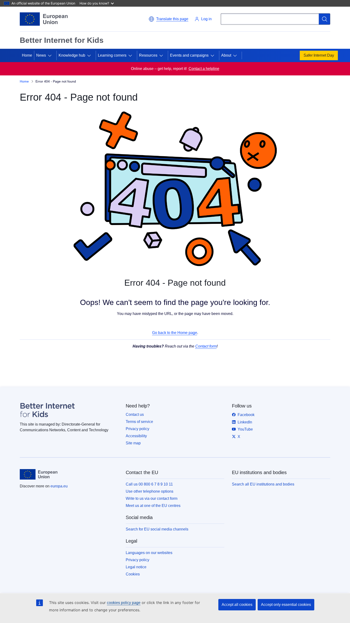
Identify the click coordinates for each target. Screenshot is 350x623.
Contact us (135, 414)
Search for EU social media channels (157, 529)
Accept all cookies (237, 605)
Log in (206, 19)
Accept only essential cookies (286, 605)
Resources (148, 55)
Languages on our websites (149, 553)
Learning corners (112, 55)
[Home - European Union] (44, 19)
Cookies (133, 574)
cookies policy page (123, 603)
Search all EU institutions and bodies (263, 484)
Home (27, 55)
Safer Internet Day (319, 55)
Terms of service (139, 422)
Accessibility (136, 436)
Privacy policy (137, 429)
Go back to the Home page (174, 333)
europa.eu (59, 486)
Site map (133, 443)
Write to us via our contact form (151, 498)
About (226, 55)
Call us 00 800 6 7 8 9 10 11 (149, 484)
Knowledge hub (72, 55)
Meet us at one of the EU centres (153, 506)
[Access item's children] (51, 55)
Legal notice (136, 567)
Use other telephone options (149, 491)
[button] (168, 19)
